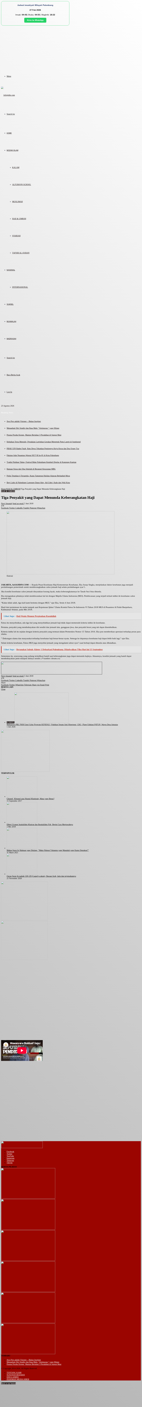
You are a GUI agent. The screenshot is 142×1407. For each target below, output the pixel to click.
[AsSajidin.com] (8, 95)
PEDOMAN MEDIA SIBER (18, 1379)
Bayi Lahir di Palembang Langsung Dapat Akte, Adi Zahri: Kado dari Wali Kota (38, 483)
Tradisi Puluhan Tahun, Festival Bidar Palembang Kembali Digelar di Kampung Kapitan (41, 462)
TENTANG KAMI (14, 1373)
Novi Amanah (6, 504)
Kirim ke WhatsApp (35, 20)
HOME (9, 133)
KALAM (15, 167)
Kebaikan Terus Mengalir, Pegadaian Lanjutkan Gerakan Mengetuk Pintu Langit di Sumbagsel (44, 442)
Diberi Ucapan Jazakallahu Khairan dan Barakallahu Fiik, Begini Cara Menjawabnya (40, 825)
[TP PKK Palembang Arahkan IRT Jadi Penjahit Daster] (28, 1260)
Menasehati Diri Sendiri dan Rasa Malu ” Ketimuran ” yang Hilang (33, 428)
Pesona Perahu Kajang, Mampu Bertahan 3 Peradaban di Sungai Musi (34, 435)
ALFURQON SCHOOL (21, 185)
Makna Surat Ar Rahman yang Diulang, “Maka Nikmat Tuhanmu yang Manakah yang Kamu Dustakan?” (48, 850)
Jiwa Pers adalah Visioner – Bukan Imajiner (24, 421)
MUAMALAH (11, 321)
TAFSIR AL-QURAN (20, 253)
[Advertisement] (71, 46)
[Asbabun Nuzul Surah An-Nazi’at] (28, 1322)
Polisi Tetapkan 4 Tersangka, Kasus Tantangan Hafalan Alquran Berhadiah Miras (38, 476)
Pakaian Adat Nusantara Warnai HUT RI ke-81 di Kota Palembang (33, 455)
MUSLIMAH (17, 202)
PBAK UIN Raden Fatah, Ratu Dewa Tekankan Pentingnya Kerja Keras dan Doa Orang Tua (43, 449)
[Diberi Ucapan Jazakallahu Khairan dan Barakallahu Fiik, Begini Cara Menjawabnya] (22, 822)
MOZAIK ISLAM (12, 150)
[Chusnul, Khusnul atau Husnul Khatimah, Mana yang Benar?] (22, 796)
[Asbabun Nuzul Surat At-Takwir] (28, 1353)
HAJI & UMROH (19, 219)
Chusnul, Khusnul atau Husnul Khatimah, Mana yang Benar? (30, 799)
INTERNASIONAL (20, 287)
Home (3, 489)
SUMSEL (10, 304)
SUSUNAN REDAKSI (16, 1375)
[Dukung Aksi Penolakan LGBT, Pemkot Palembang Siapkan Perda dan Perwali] (28, 1198)
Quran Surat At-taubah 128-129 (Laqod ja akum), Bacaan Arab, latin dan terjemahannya (41, 876)
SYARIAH (16, 236)
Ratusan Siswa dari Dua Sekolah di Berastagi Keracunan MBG (31, 469)
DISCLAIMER (13, 1377)
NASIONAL (11, 270)
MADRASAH (11, 339)
